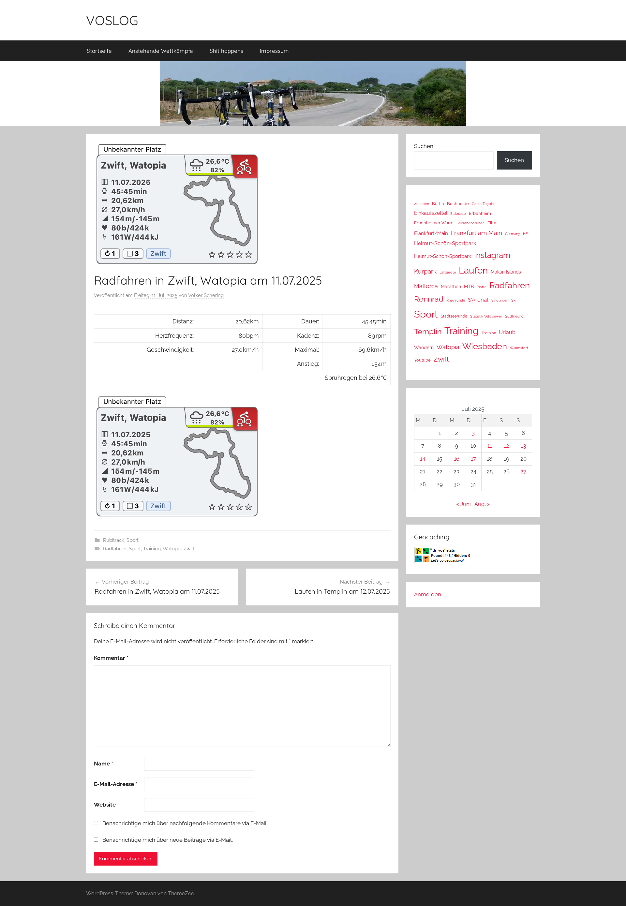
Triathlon (489, 333)
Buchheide (458, 203)
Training (152, 549)
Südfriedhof (515, 316)
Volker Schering (206, 295)
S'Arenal (478, 299)
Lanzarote (448, 272)
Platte (481, 287)
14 (422, 458)
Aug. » (482, 504)
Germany (512, 233)
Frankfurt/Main (431, 233)
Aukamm (421, 203)
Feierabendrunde (470, 223)
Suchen (423, 146)
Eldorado (458, 213)
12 (506, 445)
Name (103, 763)
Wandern (424, 347)
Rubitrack (113, 540)
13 (523, 445)
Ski (513, 300)
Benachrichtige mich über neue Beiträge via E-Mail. (167, 840)
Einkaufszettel (430, 213)
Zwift (189, 549)
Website (105, 804)
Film (491, 222)
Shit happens (226, 50)
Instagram (492, 255)
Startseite (99, 50)
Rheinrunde (455, 300)
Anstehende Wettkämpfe (160, 50)
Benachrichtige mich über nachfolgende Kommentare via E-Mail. (185, 823)
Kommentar (111, 658)
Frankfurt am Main (476, 233)
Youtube (422, 360)
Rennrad (428, 299)
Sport (133, 540)
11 (489, 445)
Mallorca (426, 286)
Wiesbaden (484, 346)
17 (473, 458)
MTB (469, 286)
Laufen (473, 270)
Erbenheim (480, 213)
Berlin (438, 203)
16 (456, 458)
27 (523, 471)
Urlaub (507, 332)
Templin (427, 331)
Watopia (172, 549)
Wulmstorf (519, 348)
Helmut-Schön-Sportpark (445, 243)
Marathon (451, 286)
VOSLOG (112, 20)
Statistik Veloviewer (486, 316)
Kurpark (425, 271)
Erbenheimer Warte (434, 222)
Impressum (274, 50)
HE (525, 233)
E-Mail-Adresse (115, 784)
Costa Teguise (483, 204)
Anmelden (427, 594)
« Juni (463, 504)
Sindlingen (499, 300)
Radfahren (115, 549)
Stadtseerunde (454, 316)
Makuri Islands (506, 272)
